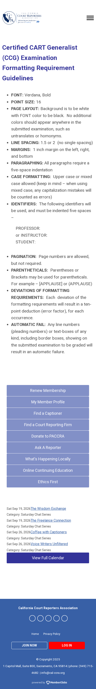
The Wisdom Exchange (48, 508)
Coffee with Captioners (49, 532)
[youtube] (56, 618)
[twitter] (32, 618)
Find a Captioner (48, 413)
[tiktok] (64, 618)
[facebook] (40, 618)
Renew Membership (48, 390)
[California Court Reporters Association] (22, 18)
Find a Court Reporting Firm (48, 424)
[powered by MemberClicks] (48, 683)
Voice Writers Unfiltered (49, 544)
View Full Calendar (48, 557)
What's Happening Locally (48, 459)
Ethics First (48, 481)
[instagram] (48, 618)
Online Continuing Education (48, 470)
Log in (67, 645)
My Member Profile (48, 402)
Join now (29, 645)
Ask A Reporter (48, 447)
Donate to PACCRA (47, 436)
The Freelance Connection (51, 520)
